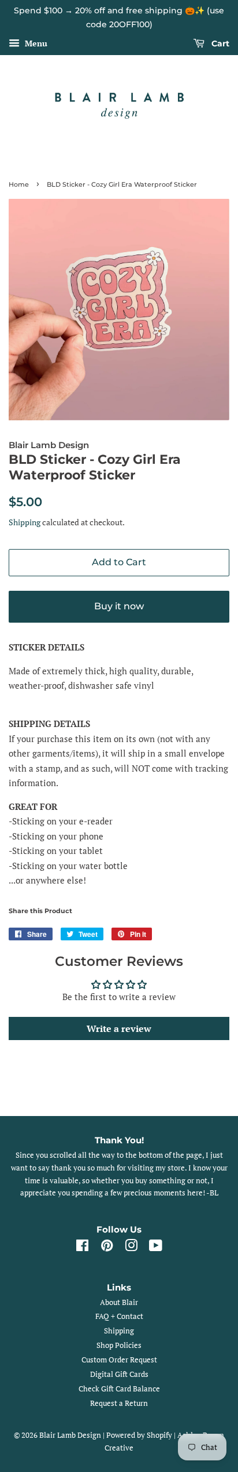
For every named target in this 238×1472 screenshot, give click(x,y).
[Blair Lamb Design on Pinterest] (107, 1248)
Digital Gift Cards (119, 1374)
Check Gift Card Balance (119, 1389)
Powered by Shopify (139, 1435)
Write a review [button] (119, 1028)
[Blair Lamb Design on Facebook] (82, 1248)
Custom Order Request (119, 1360)
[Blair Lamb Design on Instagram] (131, 1248)
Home (19, 184)
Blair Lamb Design (70, 1435)
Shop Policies (119, 1345)
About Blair (119, 1302)
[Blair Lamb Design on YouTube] (155, 1248)
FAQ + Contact (119, 1316)
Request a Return (119, 1403)
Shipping (24, 522)
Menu (35, 43)
